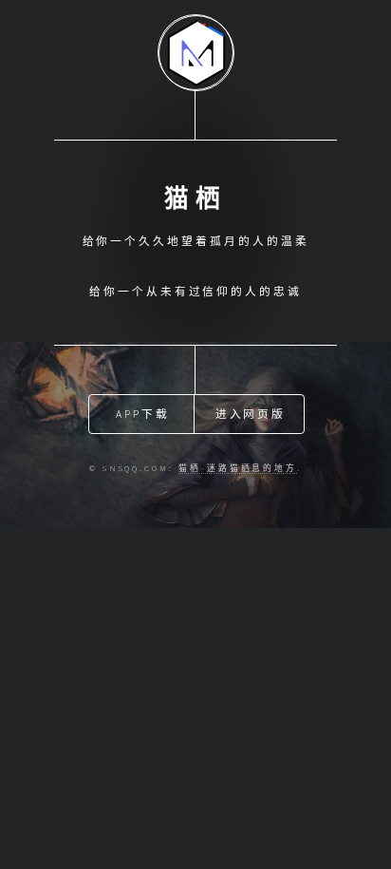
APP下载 (143, 413)
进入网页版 (251, 413)
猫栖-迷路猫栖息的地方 (237, 468)
